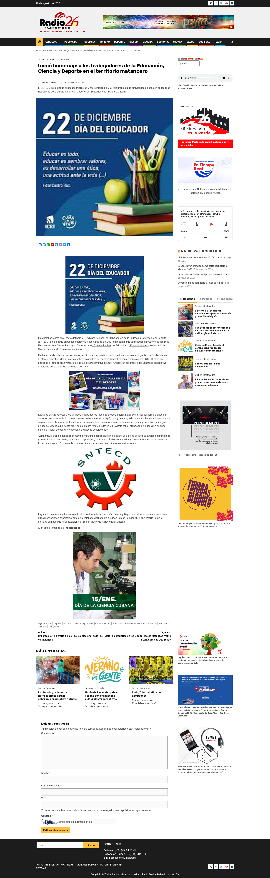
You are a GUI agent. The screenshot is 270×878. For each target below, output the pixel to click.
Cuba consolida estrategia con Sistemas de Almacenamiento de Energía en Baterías (212, 331)
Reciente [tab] (189, 298)
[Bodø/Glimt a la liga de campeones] (151, 670)
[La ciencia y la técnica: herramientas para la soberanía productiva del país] (58, 670)
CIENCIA (48, 623)
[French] (187, 58)
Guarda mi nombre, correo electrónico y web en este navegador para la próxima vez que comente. (98, 810)
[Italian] (193, 58)
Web (43, 798)
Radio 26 (147, 874)
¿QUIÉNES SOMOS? (87, 864)
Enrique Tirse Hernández (51, 706)
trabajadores (54, 626)
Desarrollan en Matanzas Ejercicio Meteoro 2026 (203, 274)
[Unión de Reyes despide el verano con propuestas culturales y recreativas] (104, 670)
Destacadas (43, 59)
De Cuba (147, 42)
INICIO (39, 864)
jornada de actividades (135, 623)
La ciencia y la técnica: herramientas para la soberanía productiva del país (57, 696)
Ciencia (133, 42)
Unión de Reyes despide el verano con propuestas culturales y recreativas (101, 696)
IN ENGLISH (52, 864)
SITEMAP (41, 868)
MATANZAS (67, 864)
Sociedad (204, 42)
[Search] (232, 42)
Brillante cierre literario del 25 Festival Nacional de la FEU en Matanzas (70, 636)
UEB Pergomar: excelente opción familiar (199, 257)
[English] (184, 58)
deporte (57, 623)
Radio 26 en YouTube (201, 251)
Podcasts (70, 42)
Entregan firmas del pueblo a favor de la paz (200, 282)
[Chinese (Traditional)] (182, 58)
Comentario (48, 733)
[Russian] (199, 58)
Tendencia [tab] (226, 298)
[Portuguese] (196, 58)
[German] (190, 58)
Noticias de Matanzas (205, 323)
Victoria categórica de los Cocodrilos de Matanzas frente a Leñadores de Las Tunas (138, 636)
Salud (190, 42)
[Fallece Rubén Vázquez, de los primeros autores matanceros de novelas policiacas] (185, 381)
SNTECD (43, 626)
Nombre (45, 773)
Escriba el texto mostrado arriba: (74, 821)
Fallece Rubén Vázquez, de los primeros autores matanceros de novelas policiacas (212, 382)
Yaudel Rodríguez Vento (97, 706)
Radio (218, 42)
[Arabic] (179, 58)
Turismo (105, 42)
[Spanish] (201, 58)
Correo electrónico (51, 785)
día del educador (103, 623)
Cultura (89, 42)
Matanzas (51, 42)
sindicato (163, 623)
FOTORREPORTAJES (111, 864)
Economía (163, 42)
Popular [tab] (207, 298)
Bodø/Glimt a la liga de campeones (146, 694)
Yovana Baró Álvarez (75, 83)
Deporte (119, 42)
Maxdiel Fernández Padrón (145, 703)
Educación (54, 59)
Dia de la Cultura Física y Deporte (78, 623)
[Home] (39, 42)
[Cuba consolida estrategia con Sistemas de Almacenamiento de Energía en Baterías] (185, 329)
